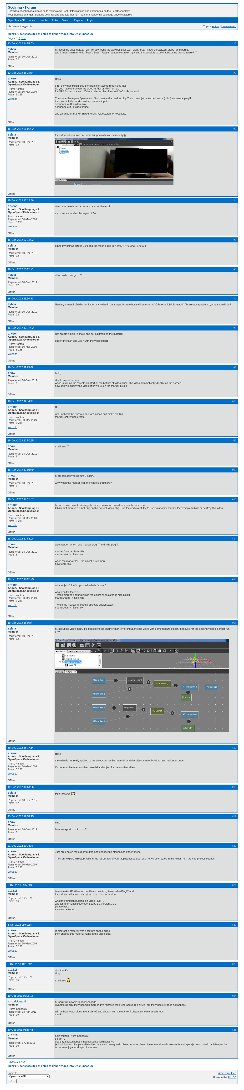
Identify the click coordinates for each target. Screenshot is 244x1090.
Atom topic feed (227, 1073)
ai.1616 (13, 890)
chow (11, 373)
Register (79, 20)
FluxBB (232, 1077)
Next (23, 38)
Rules (55, 20)
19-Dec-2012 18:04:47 (21, 622)
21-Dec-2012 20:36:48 (21, 845)
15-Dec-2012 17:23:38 (21, 200)
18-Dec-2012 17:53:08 (21, 538)
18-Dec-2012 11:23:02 (20, 367)
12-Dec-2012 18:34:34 (21, 72)
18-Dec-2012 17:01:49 (21, 469)
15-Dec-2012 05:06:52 (21, 128)
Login (90, 20)
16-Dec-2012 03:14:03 (21, 239)
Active (215, 26)
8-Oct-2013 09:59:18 (20, 924)
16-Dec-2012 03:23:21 (21, 269)
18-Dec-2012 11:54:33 (20, 401)
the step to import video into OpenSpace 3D (65, 33)
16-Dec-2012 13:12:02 (21, 327)
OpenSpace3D (16, 20)
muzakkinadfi (17, 1001)
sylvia (12, 49)
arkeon (12, 78)
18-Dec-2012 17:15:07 (21, 499)
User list (43, 20)
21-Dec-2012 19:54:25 (21, 816)
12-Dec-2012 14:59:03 (21, 43)
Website (12, 98)
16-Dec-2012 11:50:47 (20, 298)
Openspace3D (26, 33)
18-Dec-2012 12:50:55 (21, 440)
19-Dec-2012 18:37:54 (21, 747)
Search (66, 20)
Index (32, 20)
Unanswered (228, 26)
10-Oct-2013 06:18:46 (20, 1029)
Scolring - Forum (22, 7)
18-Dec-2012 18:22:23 (21, 579)
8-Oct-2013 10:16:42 (20, 964)
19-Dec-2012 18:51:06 (21, 787)
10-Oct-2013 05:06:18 (20, 995)
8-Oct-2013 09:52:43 (20, 885)
